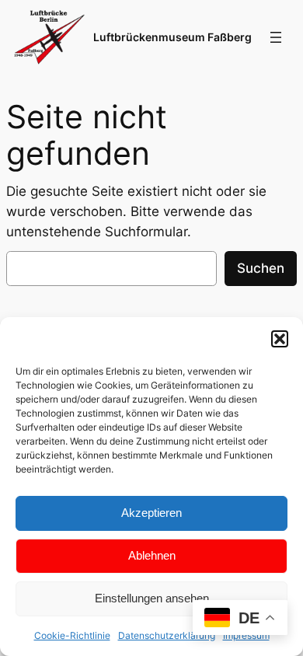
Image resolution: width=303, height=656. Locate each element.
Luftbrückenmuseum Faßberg (172, 37)
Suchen (260, 268)
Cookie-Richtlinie (72, 635)
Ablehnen (152, 555)
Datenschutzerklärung (166, 635)
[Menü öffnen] (275, 37)
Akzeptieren (151, 512)
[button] (279, 339)
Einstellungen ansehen (152, 598)
